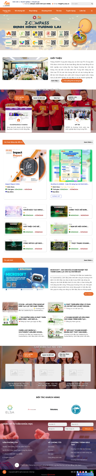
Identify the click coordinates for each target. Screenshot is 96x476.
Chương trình (47, 11)
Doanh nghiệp (25, 2)
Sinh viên (16, 2)
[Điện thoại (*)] (72, 429)
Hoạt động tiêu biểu (48, 90)
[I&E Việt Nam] (51, 475)
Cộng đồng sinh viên (55, 457)
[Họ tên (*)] (57, 424)
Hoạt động (33, 11)
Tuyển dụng (70, 11)
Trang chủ (6, 11)
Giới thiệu (56, 58)
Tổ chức (50, 450)
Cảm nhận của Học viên (48, 347)
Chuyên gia (35, 2)
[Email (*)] (55, 429)
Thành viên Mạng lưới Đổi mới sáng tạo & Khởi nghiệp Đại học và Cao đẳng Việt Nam (50, 465)
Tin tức (59, 11)
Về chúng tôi (20, 11)
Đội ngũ (50, 454)
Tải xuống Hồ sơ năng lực (71, 81)
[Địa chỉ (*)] (82, 424)
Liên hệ (82, 11)
